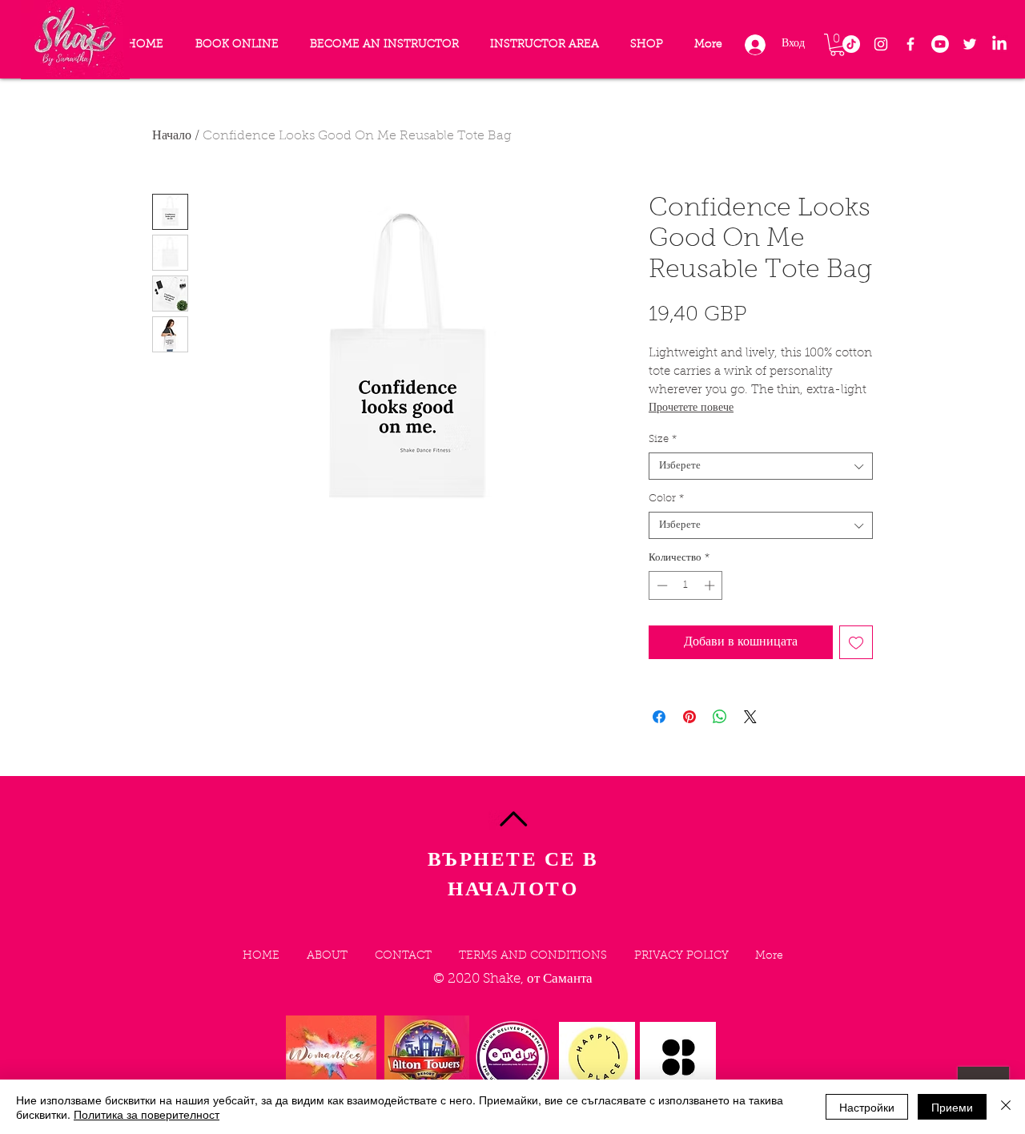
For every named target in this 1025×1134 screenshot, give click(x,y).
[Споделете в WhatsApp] (720, 716)
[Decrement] (660, 585)
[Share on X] (750, 716)
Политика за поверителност (146, 1114)
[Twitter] (970, 44)
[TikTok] (851, 44)
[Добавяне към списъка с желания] (856, 642)
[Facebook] (910, 44)
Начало (171, 136)
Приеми (952, 1107)
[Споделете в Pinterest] (689, 716)
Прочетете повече (691, 408)
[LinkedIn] (999, 44)
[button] (837, 45)
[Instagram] (881, 44)
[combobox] (761, 466)
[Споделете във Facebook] (659, 716)
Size (663, 439)
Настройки (866, 1107)
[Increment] (711, 585)
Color (666, 498)
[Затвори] (1005, 1106)
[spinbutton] (685, 585)
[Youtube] (940, 44)
